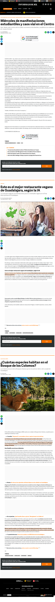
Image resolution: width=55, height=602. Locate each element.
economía (47, 588)
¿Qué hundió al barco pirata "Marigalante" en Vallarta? (29, 516)
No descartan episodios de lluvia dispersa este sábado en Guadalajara (29, 482)
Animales (29, 555)
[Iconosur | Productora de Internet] (5, 594)
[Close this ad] (54, 596)
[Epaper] (41, 0)
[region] (27, 599)
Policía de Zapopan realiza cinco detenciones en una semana (21, 153)
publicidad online (31, 590)
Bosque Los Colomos (9, 555)
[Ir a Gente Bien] (17, 0)
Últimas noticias (8, 8)
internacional (17, 588)
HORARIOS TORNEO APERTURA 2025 (13, 12)
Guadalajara (17, 555)
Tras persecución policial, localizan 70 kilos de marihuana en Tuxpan (23, 150)
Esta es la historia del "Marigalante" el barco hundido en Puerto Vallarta (24, 151)
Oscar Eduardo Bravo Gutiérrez (7, 198)
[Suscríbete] (48, 0)
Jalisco (15, 8)
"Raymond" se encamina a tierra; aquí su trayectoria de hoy (27, 436)
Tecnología (29, 588)
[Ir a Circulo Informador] (11, 0)
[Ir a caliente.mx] (35, 0)
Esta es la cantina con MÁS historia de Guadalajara (31, 534)
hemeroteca (23, 590)
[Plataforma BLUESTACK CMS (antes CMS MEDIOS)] (9, 594)
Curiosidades (23, 555)
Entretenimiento (36, 588)
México (19, 8)
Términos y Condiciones (16, 169)
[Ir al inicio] (16, 4)
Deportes (23, 588)
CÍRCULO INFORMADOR (30, 12)
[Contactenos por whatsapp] (51, 4)
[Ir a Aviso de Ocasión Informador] (5, 0)
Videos (25, 8)
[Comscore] (48, 594)
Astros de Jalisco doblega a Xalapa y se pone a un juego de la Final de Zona (24, 155)
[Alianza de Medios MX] (42, 594)
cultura (42, 588)
